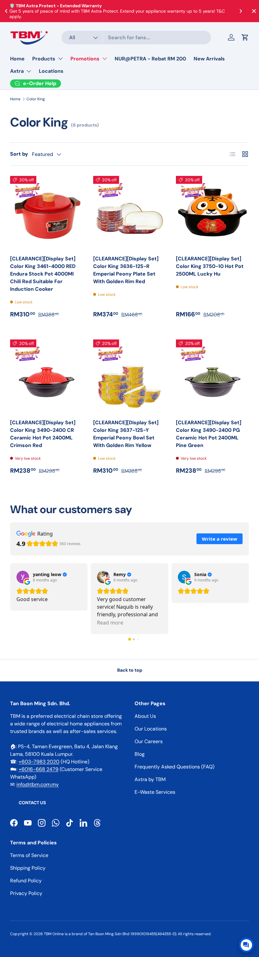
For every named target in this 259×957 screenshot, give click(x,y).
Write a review (219, 539)
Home (17, 58)
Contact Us (32, 802)
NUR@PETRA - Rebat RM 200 (150, 58)
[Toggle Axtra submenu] (29, 71)
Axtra (17, 71)
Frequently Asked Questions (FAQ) (174, 766)
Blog (140, 754)
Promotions (84, 58)
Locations (51, 71)
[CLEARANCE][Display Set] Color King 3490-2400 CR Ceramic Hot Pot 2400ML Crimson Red (42, 434)
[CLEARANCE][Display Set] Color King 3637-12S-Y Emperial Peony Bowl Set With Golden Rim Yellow (126, 434)
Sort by (19, 154)
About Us (145, 716)
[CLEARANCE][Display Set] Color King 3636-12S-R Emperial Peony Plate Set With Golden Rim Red (126, 270)
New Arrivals (209, 58)
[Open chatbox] (246, 945)
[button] (245, 37)
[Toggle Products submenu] (60, 58)
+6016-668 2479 (38, 769)
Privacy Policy (26, 893)
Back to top (129, 670)
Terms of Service (29, 855)
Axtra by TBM (150, 779)
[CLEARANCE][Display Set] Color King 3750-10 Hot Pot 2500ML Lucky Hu (210, 266)
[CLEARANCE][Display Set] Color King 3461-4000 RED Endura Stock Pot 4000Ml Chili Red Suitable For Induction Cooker (42, 273)
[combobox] (136, 37)
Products (43, 58)
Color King (36, 99)
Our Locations (151, 728)
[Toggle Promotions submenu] (104, 58)
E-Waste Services (155, 792)
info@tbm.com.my (37, 784)
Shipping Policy (27, 868)
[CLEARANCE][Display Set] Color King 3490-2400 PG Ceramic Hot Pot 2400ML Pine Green (208, 434)
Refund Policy (26, 880)
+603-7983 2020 (39, 761)
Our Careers (149, 741)
